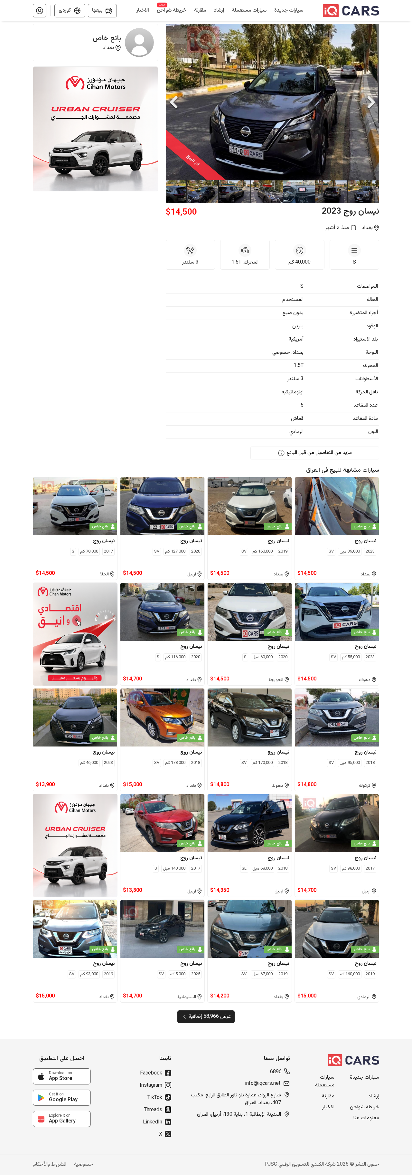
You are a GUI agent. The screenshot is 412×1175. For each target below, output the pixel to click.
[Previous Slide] (174, 102)
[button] (39, 10)
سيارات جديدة (364, 1078)
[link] (62, 1076)
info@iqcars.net (262, 1084)
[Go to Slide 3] (299, 191)
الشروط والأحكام (49, 1165)
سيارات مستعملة (324, 1081)
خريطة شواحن (364, 1107)
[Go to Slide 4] (266, 191)
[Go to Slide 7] (170, 191)
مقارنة (328, 1096)
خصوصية (83, 1165)
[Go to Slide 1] (363, 191)
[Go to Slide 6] (202, 191)
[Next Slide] (371, 102)
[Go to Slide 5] (234, 191)
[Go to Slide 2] (331, 191)
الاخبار (328, 1107)
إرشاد (373, 1096)
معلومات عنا (366, 1118)
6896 (276, 1072)
